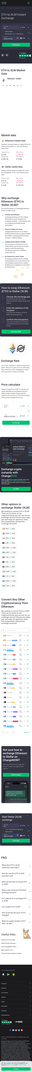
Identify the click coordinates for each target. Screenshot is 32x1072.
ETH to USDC (11, 707)
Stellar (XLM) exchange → (9, 943)
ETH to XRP (9, 697)
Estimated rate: (8, 33)
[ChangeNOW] (4, 3)
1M (10, 85)
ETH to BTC (9, 635)
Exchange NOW (16, 331)
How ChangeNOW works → (9, 946)
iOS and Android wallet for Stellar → (12, 953)
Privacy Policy (22, 1065)
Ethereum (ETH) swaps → (9, 940)
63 (13, 732)
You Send (6, 26)
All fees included (8, 31)
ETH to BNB (11, 688)
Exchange (16, 45)
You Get (5, 37)
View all (26, 732)
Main (3, 8)
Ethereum (17, 8)
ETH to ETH (11, 645)
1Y (17, 85)
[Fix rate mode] (17, 38)
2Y (21, 85)
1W (6, 85)
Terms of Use (11, 1065)
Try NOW (16, 489)
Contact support (16, 775)
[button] (25, 27)
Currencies (9, 8)
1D (3, 85)
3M (14, 85)
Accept (16, 1069)
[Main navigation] (28, 3)
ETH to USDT (11, 654)
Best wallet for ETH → (8, 950)
